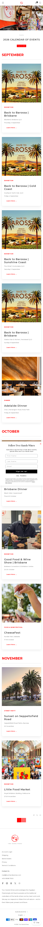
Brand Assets (6, 858)
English (20, 915)
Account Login (7, 852)
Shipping (5, 855)
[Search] (40, 3)
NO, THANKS (21, 475)
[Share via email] (40, 815)
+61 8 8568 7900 (7, 878)
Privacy (4, 862)
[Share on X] (37, 815)
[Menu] (3, 3)
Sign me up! (21, 471)
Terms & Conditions (9, 865)
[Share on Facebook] (34, 815)
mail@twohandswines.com (11, 875)
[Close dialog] (40, 443)
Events (21, 35)
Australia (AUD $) (20, 912)
